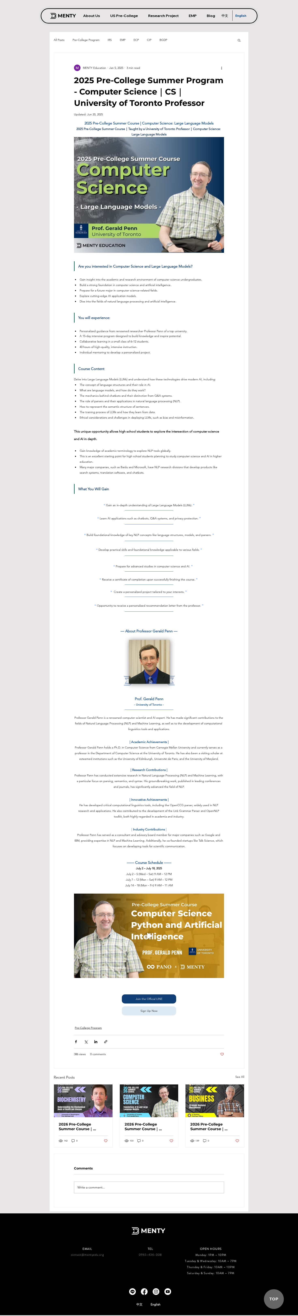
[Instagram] (156, 1291)
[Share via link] (106, 1042)
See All (239, 1077)
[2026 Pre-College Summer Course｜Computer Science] (149, 1100)
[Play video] (149, 936)
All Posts (59, 40)
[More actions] (221, 67)
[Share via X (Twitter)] (86, 1042)
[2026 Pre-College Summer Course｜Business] (214, 1100)
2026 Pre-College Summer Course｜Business (207, 1126)
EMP (122, 40)
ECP (136, 40)
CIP (149, 40)
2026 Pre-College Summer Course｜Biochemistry (76, 1126)
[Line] (132, 1291)
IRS (110, 40)
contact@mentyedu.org (87, 1255)
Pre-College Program (86, 40)
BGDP (163, 40)
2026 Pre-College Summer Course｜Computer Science (142, 1126)
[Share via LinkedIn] (96, 1042)
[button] (239, 40)
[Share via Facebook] (76, 1042)
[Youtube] (167, 1291)
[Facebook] (144, 1291)
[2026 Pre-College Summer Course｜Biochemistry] (83, 1100)
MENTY (153, 1231)
